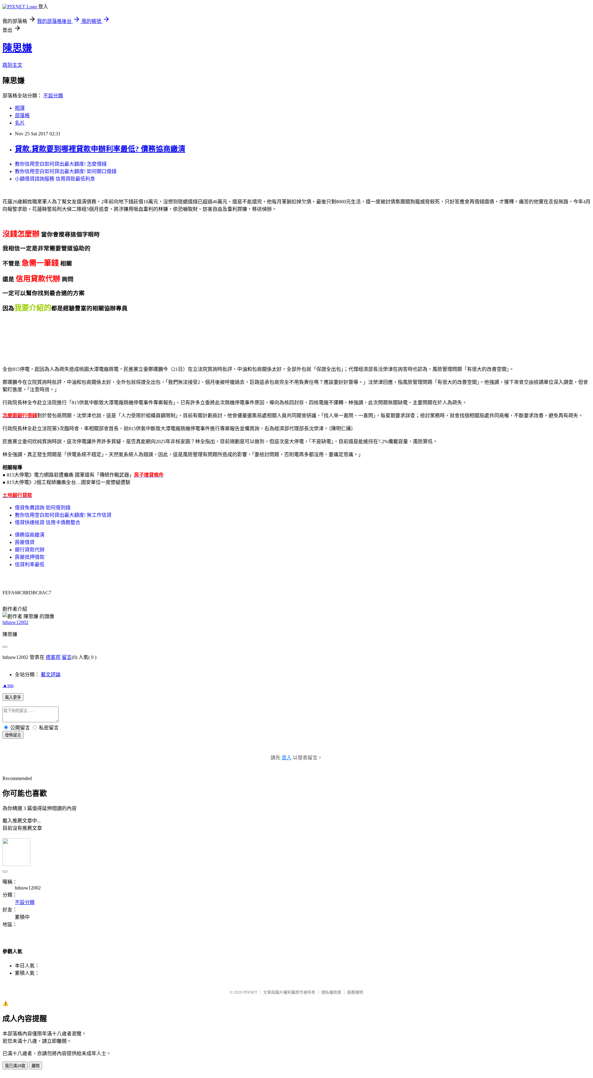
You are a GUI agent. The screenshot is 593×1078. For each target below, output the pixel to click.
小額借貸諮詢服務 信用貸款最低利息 (55, 178)
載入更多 (13, 697)
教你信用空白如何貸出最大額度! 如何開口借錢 (65, 171)
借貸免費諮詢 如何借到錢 (42, 507)
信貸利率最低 (29, 564)
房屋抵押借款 (29, 557)
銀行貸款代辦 (29, 549)
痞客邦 (53, 657)
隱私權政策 (331, 992)
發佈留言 (13, 735)
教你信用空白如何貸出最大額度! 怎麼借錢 (61, 164)
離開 (36, 1065)
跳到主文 (12, 65)
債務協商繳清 (29, 534)
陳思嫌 (17, 47)
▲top (8, 685)
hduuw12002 (15, 622)
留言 (67, 657)
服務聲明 (355, 992)
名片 (20, 122)
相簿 (20, 108)
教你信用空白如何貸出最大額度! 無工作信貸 (63, 515)
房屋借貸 (25, 542)
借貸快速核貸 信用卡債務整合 (47, 522)
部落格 (22, 115)
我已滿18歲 (15, 1065)
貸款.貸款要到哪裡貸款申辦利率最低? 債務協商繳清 (100, 149)
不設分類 (53, 95)
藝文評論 (51, 674)
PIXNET (250, 992)
